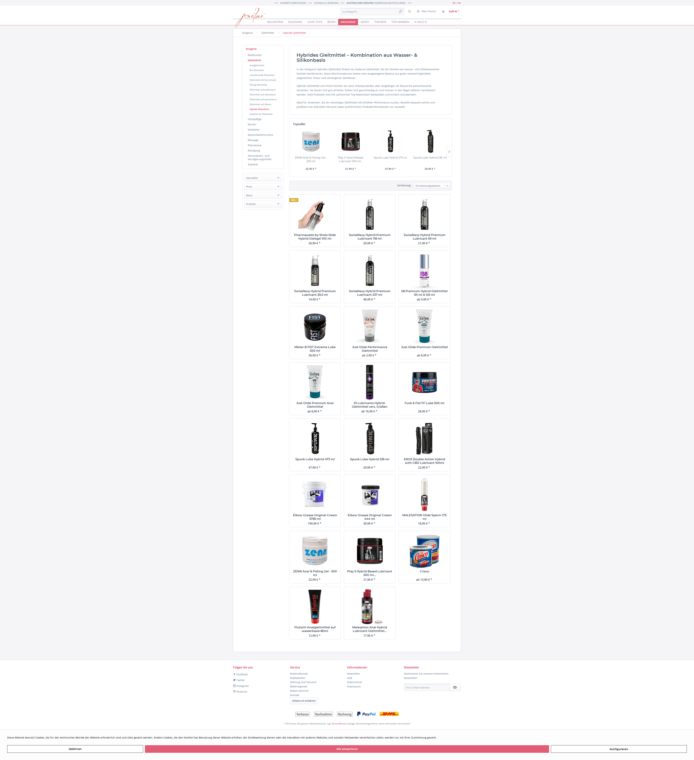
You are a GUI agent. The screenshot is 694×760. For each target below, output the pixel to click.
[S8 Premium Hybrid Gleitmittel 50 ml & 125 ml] (424, 270)
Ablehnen (75, 749)
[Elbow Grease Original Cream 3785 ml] (315, 495)
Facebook (242, 674)
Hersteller (252, 178)
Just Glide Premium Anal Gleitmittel (315, 404)
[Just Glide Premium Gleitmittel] (424, 326)
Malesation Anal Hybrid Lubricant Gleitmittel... (369, 629)
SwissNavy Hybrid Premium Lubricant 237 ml (370, 292)
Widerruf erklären (304, 700)
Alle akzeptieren (347, 749)
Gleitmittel (254, 60)
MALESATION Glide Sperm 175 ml (424, 517)
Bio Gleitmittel (257, 70)
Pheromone (255, 145)
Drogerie (251, 49)
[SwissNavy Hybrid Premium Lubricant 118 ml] (369, 214)
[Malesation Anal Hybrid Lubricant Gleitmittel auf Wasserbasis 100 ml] (369, 607)
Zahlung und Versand (303, 682)
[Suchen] (400, 11)
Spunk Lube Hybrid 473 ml (390, 157)
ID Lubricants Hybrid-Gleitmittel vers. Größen (369, 404)
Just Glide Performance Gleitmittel (369, 348)
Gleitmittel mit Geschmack (263, 79)
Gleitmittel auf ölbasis (260, 104)
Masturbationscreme (260, 135)
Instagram (242, 686)
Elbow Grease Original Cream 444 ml (370, 517)
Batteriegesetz (298, 686)
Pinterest (241, 691)
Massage (253, 140)
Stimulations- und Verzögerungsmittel (259, 157)
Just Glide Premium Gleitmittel (424, 347)
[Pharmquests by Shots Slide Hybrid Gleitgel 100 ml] (315, 214)
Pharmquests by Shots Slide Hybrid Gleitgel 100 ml (315, 236)
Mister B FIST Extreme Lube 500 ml (315, 348)
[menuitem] (372, 11)
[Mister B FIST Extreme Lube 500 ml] (315, 326)
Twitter (240, 680)
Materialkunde (299, 673)
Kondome (253, 129)
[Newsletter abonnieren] (455, 687)
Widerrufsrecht (299, 690)
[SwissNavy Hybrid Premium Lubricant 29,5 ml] (315, 270)
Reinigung (254, 150)
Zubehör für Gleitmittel (261, 114)
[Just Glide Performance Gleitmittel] (369, 326)
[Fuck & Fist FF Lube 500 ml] (424, 382)
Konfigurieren (619, 749)
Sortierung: (404, 185)
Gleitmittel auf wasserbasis (263, 99)
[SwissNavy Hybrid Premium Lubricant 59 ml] (424, 214)
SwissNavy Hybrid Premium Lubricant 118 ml (370, 236)
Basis (249, 195)
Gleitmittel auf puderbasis (263, 89)
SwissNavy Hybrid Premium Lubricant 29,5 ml (315, 292)
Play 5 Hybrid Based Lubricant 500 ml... (350, 159)
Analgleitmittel (257, 65)
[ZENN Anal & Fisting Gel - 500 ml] (311, 141)
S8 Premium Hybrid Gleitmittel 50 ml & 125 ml (424, 292)
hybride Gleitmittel (259, 109)
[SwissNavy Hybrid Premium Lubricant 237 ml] (369, 270)
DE (454, 3)
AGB (349, 678)
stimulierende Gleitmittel (262, 75)
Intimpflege (255, 119)
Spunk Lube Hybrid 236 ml (430, 157)
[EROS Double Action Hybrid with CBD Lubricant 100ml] (424, 439)
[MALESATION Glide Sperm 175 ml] (424, 495)
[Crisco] (424, 551)
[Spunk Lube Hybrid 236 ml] (430, 141)
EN (459, 3)
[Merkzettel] (409, 11)
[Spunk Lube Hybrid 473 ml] (390, 141)
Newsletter (353, 673)
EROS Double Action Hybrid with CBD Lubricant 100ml (424, 461)
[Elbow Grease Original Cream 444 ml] (369, 495)
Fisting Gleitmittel (258, 84)
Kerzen (252, 124)
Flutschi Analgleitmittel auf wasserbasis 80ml (315, 629)
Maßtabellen (297, 678)
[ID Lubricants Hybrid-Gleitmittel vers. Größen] (369, 382)
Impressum (354, 686)
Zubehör (253, 164)
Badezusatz (255, 55)
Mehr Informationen (449, 737)
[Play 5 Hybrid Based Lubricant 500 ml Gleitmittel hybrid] (351, 141)
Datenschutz (354, 682)
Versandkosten (339, 723)
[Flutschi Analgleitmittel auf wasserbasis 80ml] (315, 607)
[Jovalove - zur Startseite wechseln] (250, 18)
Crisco (424, 571)
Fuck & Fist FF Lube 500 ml (424, 403)
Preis (249, 186)
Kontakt (294, 695)
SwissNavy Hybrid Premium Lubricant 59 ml (424, 236)
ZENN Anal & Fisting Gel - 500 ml (311, 159)
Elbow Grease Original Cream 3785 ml (315, 517)
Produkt (251, 204)
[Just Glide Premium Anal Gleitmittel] (315, 382)
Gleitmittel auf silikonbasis (263, 94)
